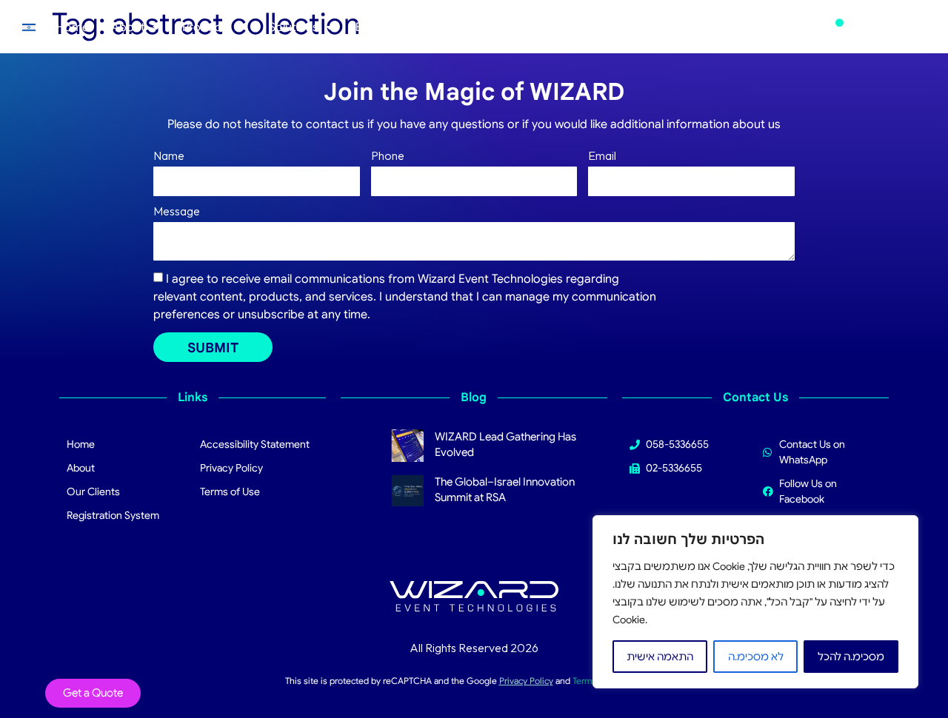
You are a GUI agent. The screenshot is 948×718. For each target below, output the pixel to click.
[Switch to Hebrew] (29, 27)
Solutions (293, 27)
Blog (368, 27)
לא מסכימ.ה (756, 656)
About (128, 27)
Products (207, 27)
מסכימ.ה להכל (851, 656)
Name (168, 156)
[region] (755, 601)
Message (176, 211)
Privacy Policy (526, 680)
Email (602, 156)
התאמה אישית (660, 656)
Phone (387, 156)
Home (72, 27)
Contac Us (431, 27)
